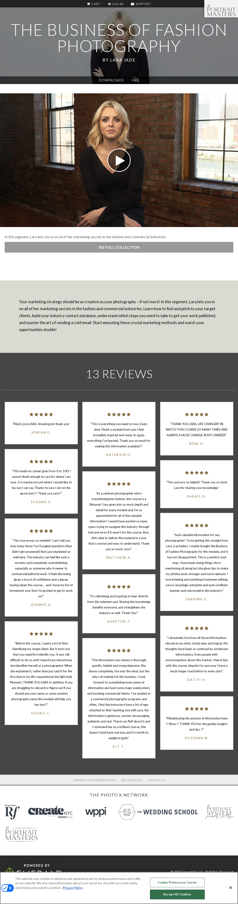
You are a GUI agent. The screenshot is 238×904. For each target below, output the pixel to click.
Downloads (111, 80)
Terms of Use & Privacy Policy (94, 780)
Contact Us (156, 780)
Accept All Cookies (177, 894)
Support (143, 4)
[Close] (230, 887)
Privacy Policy (73, 888)
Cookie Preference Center (177, 882)
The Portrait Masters (221, 10)
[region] (119, 888)
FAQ (135, 80)
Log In (117, 4)
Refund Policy (132, 780)
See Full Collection (119, 247)
